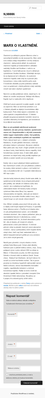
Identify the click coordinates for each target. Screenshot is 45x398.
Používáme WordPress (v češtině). (22, 393)
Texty (28, 283)
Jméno (11, 344)
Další (39, 33)
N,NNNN (9, 14)
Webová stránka (13, 368)
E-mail (11, 356)
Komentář (12, 314)
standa (5, 285)
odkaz (21, 285)
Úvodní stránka (9, 26)
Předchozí (7, 33)
